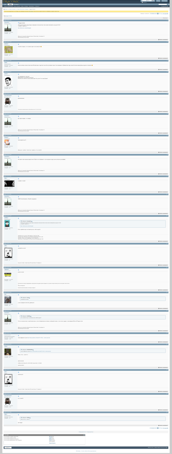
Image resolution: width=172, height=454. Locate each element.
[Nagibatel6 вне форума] (7, 275)
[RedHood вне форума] (8, 49)
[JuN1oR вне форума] (8, 81)
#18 (167, 369)
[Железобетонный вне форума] (7, 101)
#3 (167, 60)
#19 (167, 393)
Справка (22, 6)
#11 (167, 215)
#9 (167, 176)
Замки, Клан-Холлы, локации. (22, 9)
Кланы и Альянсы (12, 9)
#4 (167, 71)
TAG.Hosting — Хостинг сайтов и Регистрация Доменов (86, 451)
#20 (167, 412)
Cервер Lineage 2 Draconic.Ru (159, 447)
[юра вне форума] (7, 300)
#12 (167, 243)
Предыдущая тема (82, 431)
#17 (167, 344)
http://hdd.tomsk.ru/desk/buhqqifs (24, 28)
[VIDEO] (50, 440)
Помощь (158, 0)
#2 (167, 41)
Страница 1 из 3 (154, 13)
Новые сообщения (17, 6)
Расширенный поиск (164, 6)
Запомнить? (145, 2)
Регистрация (164, 0)
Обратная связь (151, 447)
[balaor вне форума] (9, 183)
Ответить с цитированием (164, 39)
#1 (167, 20)
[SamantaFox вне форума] (7, 28)
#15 (167, 310)
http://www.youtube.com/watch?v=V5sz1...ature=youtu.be (38, 337)
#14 (167, 292)
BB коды (50, 436)
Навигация (37, 6)
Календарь (26, 6)
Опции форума (31, 6)
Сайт (5, 4)
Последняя (165, 13)
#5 (167, 93)
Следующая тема (90, 431)
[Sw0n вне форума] (8, 253)
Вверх (166, 447)
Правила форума (52, 443)
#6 (167, 113)
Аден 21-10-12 (9, 16)
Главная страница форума (8, 6)
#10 (167, 194)
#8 (167, 154)
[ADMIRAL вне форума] (7, 223)
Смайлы (50, 437)
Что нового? (16, 4)
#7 (167, 135)
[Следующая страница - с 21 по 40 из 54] (162, 13)
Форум (10, 4)
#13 (167, 267)
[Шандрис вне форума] (7, 142)
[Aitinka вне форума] (7, 352)
